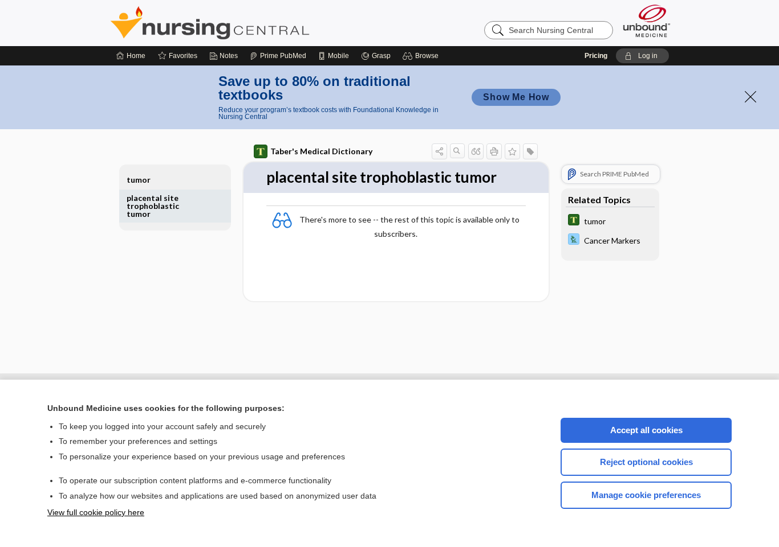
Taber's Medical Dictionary (321, 151)
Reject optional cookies (646, 462)
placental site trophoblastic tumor (153, 206)
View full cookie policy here (95, 512)
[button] (422, 55)
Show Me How (516, 97)
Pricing (596, 56)
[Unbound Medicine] (647, 21)
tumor (139, 179)
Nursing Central (252, 23)
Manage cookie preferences (646, 495)
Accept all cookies (646, 430)
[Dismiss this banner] (750, 96)
